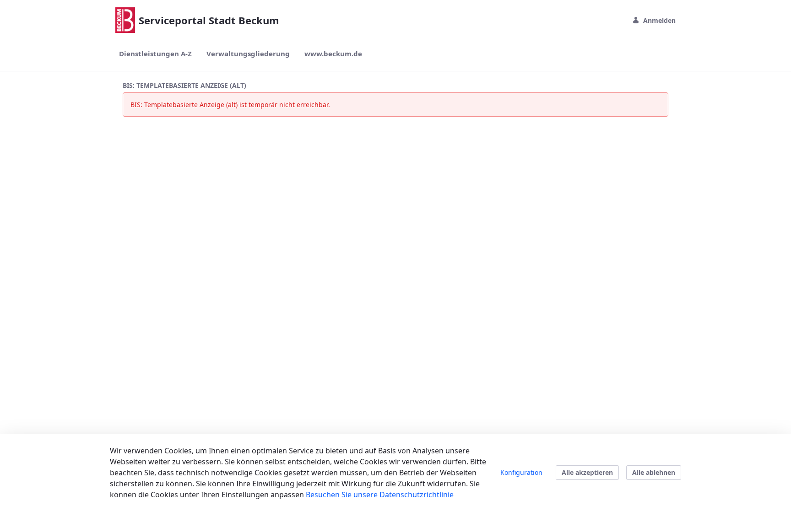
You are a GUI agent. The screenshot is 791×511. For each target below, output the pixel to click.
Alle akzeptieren (587, 472)
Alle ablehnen (653, 472)
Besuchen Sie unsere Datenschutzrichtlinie (380, 494)
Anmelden (659, 20)
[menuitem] (155, 54)
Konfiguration (521, 472)
